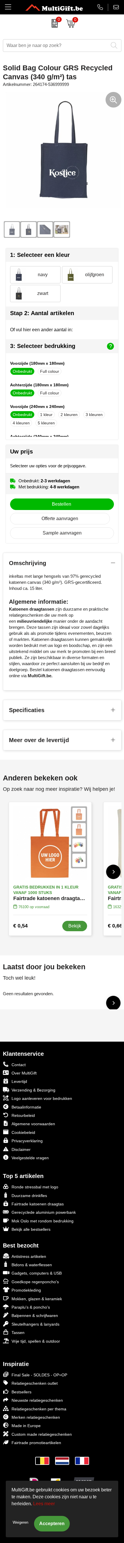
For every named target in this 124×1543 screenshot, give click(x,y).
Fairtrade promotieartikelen (36, 1442)
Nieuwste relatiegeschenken (37, 1400)
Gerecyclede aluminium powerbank (44, 1212)
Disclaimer (21, 1149)
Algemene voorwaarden (33, 1124)
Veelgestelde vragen (30, 1158)
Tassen (18, 1332)
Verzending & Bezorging (33, 1090)
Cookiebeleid (23, 1132)
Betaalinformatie (26, 1107)
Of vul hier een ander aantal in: (41, 329)
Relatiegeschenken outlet (35, 1383)
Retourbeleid (23, 1115)
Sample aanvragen (62, 532)
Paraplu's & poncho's (31, 1307)
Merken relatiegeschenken (36, 1417)
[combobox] (56, 45)
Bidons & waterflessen (32, 1264)
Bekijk (74, 925)
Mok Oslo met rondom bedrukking (43, 1221)
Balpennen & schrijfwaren (35, 1315)
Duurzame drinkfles (29, 1195)
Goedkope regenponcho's (35, 1281)
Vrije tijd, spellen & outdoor (36, 1341)
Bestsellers (21, 1392)
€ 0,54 (20, 926)
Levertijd (19, 1081)
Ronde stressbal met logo (35, 1187)
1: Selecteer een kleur (40, 255)
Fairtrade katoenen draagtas (38, 1204)
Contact (19, 1064)
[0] (53, 23)
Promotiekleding (26, 1290)
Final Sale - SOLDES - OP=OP (39, 1375)
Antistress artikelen (29, 1256)
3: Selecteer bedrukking (42, 346)
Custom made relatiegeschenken (42, 1434)
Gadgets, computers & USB (37, 1273)
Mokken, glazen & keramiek (37, 1299)
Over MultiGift (24, 1073)
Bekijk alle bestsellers (31, 1229)
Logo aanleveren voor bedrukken (42, 1098)
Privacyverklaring (27, 1141)
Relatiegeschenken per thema (39, 1409)
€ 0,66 (115, 926)
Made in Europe (26, 1425)
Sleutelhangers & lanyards (35, 1324)
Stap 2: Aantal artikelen (42, 313)
